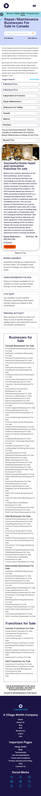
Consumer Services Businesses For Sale (19, 385)
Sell (20, 728)
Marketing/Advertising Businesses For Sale (19, 601)
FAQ (20, 764)
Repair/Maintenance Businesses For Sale (20, 478)
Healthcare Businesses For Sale (18, 431)
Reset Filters (34, 79)
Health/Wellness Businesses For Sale (20, 429)
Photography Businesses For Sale (18, 462)
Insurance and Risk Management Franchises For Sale (18, 670)
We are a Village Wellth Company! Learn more (22, 14)
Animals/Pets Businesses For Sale (19, 358)
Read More (9, 247)
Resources (20, 731)
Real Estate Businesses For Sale (18, 467)
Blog (21, 750)
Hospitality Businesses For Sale (18, 439)
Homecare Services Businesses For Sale (19, 435)
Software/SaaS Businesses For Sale (19, 607)
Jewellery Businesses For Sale (17, 446)
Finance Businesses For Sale (16, 410)
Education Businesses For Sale (17, 398)
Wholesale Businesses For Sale (17, 510)
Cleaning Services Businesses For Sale (18, 371)
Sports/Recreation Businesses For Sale (19, 494)
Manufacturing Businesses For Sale (19, 455)
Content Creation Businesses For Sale (18, 527)
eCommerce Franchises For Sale (18, 664)
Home (20, 719)
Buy (20, 725)
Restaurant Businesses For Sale (18, 481)
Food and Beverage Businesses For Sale (19, 419)
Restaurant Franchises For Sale (18, 657)
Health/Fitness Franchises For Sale (19, 643)
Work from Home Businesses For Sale (20, 512)
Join (20, 736)
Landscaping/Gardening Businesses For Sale (20, 449)
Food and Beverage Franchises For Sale (19, 639)
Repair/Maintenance (12, 237)
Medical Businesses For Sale (16, 460)
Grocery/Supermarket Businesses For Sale (19, 423)
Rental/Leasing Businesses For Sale (19, 474)
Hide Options (32, 38)
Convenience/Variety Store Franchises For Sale (16, 635)
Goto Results (8, 38)
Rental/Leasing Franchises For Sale (19, 650)
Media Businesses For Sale (16, 458)
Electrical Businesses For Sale (17, 401)
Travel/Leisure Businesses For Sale (19, 507)
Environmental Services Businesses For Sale (19, 404)
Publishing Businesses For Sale (17, 465)
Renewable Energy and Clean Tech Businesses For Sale (19, 471)
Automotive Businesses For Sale (18, 367)
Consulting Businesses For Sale (18, 382)
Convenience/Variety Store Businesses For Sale (16, 390)
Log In (20, 733)
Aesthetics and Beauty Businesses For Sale (19, 355)
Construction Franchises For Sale (18, 631)
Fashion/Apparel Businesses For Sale (20, 408)
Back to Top (20, 253)
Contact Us (20, 766)
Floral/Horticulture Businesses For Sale (19, 414)
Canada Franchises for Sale (19, 628)
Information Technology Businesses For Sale (19, 442)
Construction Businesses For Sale (18, 379)
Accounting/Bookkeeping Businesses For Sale (20, 350)
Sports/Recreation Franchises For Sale (19, 675)
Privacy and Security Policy (20, 761)
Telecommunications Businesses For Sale (20, 499)
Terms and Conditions (20, 758)
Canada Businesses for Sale (19, 346)
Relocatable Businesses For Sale (19, 567)
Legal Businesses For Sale (15, 453)
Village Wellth (20, 747)
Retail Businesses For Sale (15, 484)
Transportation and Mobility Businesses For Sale (16, 504)
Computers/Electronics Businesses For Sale (19, 376)
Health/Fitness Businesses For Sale (19, 427)
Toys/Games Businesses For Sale (18, 614)
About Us (20, 722)
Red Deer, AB (31, 236)
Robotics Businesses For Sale (17, 486)
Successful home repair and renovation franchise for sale (20, 166)
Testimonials (20, 752)
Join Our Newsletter (20, 755)
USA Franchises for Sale (17, 661)
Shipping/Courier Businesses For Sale (18, 490)
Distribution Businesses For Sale (18, 393)
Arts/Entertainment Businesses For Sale (19, 364)
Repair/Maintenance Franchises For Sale (19, 654)
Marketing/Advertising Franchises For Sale (19, 647)
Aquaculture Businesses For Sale (18, 360)
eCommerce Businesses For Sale (18, 396)
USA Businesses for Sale (18, 516)
